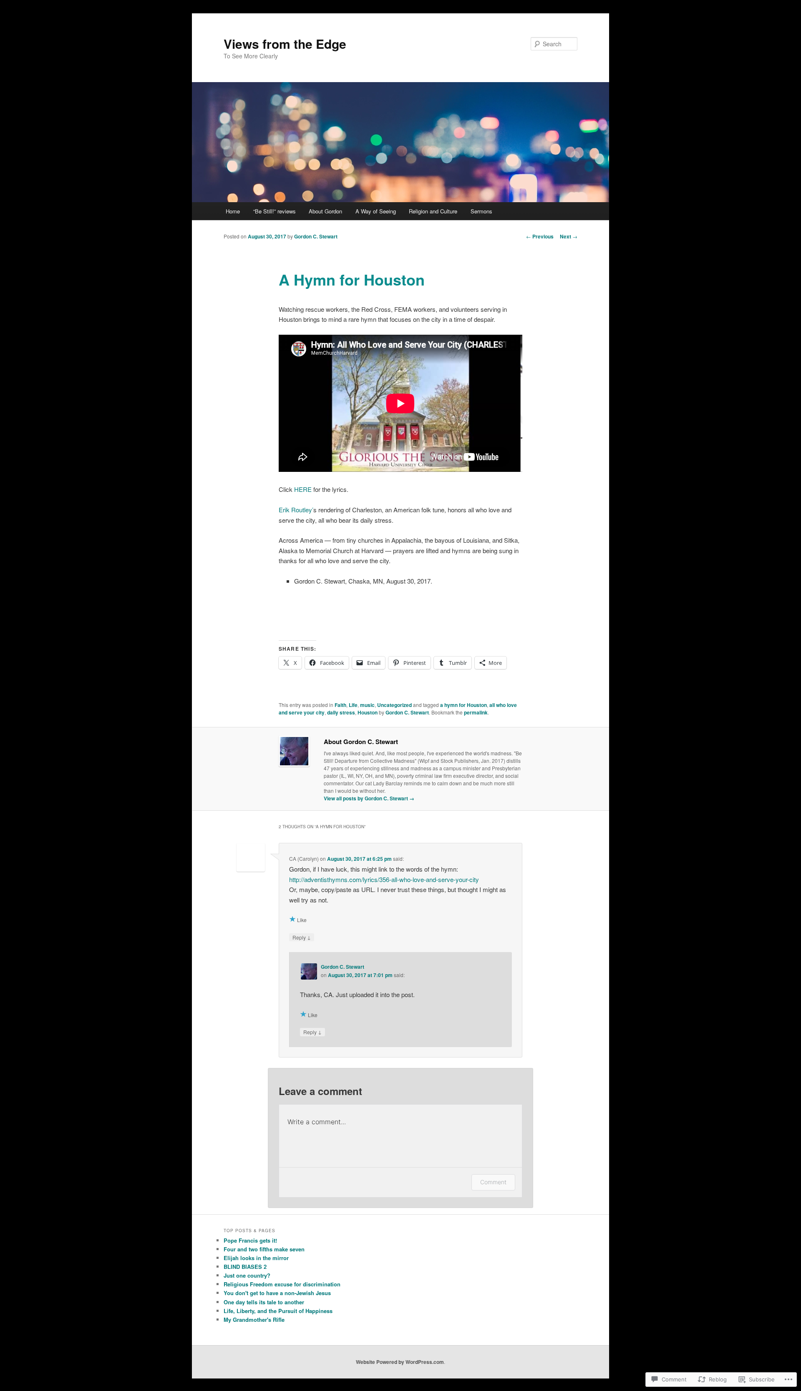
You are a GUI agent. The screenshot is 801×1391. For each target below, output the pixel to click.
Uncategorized (394, 705)
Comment (493, 1181)
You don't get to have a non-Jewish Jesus (277, 1293)
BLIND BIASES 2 (245, 1267)
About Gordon (325, 211)
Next (568, 236)
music (367, 705)
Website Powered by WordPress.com (400, 1362)
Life (353, 705)
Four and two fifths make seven (264, 1249)
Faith (340, 705)
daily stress (341, 712)
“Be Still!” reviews (274, 211)
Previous (540, 236)
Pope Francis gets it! (250, 1240)
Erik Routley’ (296, 509)
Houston (368, 712)
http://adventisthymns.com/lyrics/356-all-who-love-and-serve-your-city (384, 879)
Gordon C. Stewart (316, 236)
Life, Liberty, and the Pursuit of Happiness (278, 1311)
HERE (303, 489)
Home (233, 211)
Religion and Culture (433, 211)
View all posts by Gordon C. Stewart (369, 798)
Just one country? (247, 1275)
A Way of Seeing (375, 211)
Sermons (481, 211)
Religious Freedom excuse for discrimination (282, 1284)
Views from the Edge (285, 44)
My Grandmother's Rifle (254, 1319)
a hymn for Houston (463, 705)
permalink (476, 712)
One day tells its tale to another (264, 1302)
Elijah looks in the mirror (256, 1258)
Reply (301, 937)
